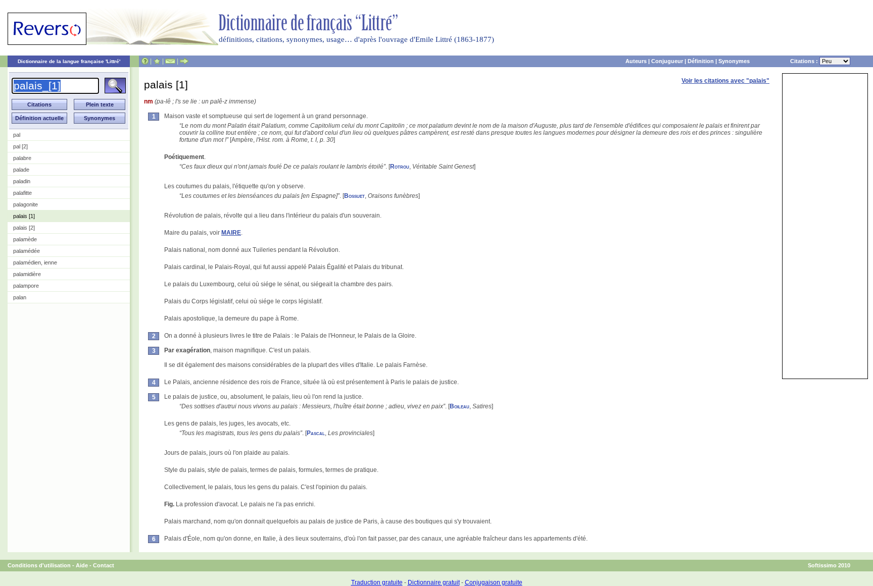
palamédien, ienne (35, 262)
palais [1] (24, 216)
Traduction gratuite (377, 582)
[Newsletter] (170, 61)
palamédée (26, 251)
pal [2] (20, 146)
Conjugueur (667, 61)
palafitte (22, 193)
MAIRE (231, 232)
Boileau (459, 406)
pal (16, 135)
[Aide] (145, 61)
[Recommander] (184, 61)
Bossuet (354, 195)
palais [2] (24, 228)
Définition (701, 61)
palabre (22, 158)
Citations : (804, 61)
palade (21, 170)
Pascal (316, 433)
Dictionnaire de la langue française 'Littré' (69, 61)
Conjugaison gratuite (493, 582)
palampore (26, 286)
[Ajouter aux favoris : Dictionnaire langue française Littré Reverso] (157, 61)
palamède (25, 239)
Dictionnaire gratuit (434, 582)
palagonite (25, 204)
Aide (82, 565)
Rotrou (399, 166)
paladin (21, 181)
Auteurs (636, 61)
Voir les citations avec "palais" (725, 80)
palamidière (27, 274)
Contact (103, 565)
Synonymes (734, 61)
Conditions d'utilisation (39, 565)
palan (19, 297)
